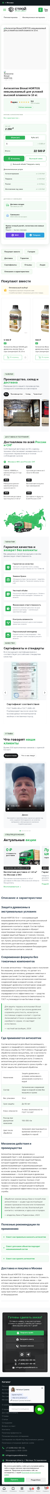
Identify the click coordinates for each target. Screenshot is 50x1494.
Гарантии (24, 258)
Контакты (6, 1430)
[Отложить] (25, 357)
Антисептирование (12, 174)
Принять (14, 1480)
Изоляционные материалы (33, 17)
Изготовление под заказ (14, 189)
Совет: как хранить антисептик (20, 1258)
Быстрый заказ (35, 159)
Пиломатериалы (11, 17)
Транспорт (37, 394)
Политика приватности (11, 1433)
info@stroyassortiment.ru (16, 1455)
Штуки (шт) (15, 137)
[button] (20, 830)
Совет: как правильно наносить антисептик (26, 1237)
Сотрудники (7, 1423)
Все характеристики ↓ (12, 118)
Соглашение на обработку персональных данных (23, 1440)
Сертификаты (10, 265)
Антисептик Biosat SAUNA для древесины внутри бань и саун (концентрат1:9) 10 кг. (15, 349)
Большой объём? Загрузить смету (26, 164)
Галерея (31, 252)
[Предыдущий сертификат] (5, 692)
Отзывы (28, 265)
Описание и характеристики (16, 272)
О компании (7, 1405)
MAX (17, 235)
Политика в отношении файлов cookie (18, 1443)
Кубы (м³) (34, 137)
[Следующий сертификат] (45, 692)
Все (6, 394)
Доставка (8, 258)
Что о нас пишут (28, 756)
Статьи (5, 1419)
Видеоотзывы (11, 756)
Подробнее (36, 1480)
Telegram (36, 235)
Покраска (8, 179)
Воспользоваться (11, 887)
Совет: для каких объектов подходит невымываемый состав (23, 1247)
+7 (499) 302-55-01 (15, 1448)
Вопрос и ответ (8, 1426)
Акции (42, 265)
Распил (8, 184)
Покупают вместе (12, 252)
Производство (17, 394)
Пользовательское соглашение (15, 1436)
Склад (27, 394)
